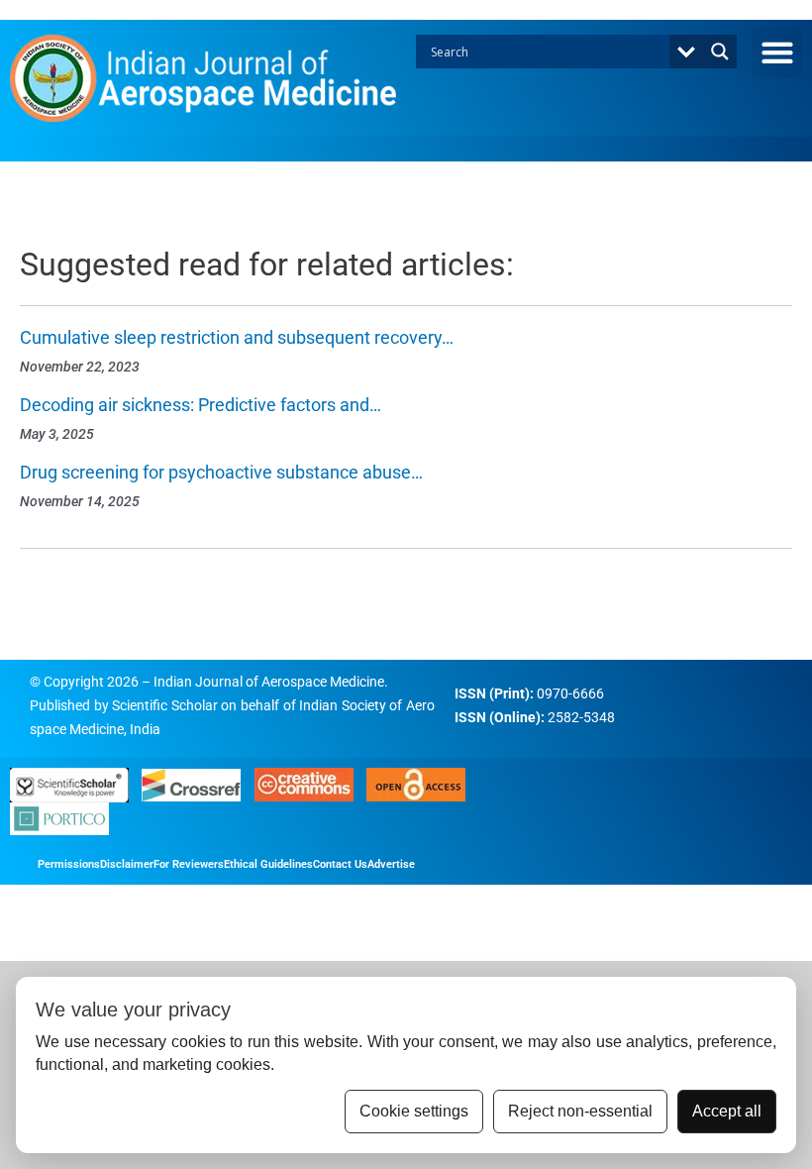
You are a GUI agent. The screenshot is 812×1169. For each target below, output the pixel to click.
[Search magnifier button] (720, 51)
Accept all (726, 1111)
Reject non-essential (580, 1111)
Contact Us (340, 864)
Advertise (391, 864)
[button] (777, 53)
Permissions (69, 864)
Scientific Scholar (165, 705)
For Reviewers (188, 864)
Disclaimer (126, 864)
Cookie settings (413, 1111)
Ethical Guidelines (268, 864)
